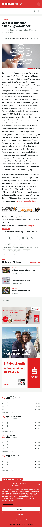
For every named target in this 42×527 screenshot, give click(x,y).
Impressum (30, 524)
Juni (4, 250)
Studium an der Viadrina (21, 290)
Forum (16, 247)
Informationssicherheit (32, 247)
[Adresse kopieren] (32, 238)
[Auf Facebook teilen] (14, 238)
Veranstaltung (6, 254)
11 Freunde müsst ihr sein (21, 280)
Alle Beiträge (34, 262)
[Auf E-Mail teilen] (27, 238)
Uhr (19, 250)
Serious (10, 250)
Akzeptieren (21, 509)
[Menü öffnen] (38, 11)
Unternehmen (26, 250)
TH (15, 250)
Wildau (14, 254)
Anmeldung (6, 244)
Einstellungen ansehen (21, 520)
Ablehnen (21, 514)
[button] (39, 485)
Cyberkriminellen (7, 247)
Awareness (14, 244)
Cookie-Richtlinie (13, 524)
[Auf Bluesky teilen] (23, 238)
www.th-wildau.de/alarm (26, 201)
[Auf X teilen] (18, 238)
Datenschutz (22, 524)
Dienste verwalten (8, 504)
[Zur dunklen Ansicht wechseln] (38, 4)
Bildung (5, 19)
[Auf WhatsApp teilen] (9, 238)
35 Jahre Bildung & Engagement (23, 270)
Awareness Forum (24, 244)
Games (22, 247)
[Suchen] (34, 11)
